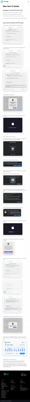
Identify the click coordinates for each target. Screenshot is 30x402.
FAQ (11, 390)
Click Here (17, 18)
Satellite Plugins (3, 397)
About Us (12, 381)
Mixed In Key (3, 382)
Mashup (2, 388)
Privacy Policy (13, 382)
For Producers (3, 389)
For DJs (2, 381)
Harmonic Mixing (13, 386)
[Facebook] (22, 375)
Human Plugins (3, 396)
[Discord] (21, 375)
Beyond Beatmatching (4, 386)
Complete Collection (23, 390)
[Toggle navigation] (28, 1)
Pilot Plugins (3, 395)
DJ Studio (2, 387)
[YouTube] (24, 375)
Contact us (21, 381)
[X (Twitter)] (23, 375)
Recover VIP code (22, 382)
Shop (21, 386)
